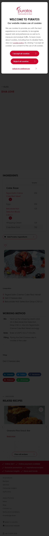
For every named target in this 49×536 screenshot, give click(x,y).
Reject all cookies (21, 61)
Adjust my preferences (21, 68)
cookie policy (18, 43)
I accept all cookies (21, 53)
